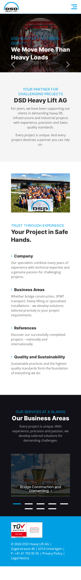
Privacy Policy (52, 553)
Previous (13, 64)
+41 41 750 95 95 (27, 553)
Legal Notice (20, 558)
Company (23, 256)
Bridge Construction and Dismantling (40, 489)
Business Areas (29, 289)
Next (68, 64)
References (25, 328)
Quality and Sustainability (39, 357)
